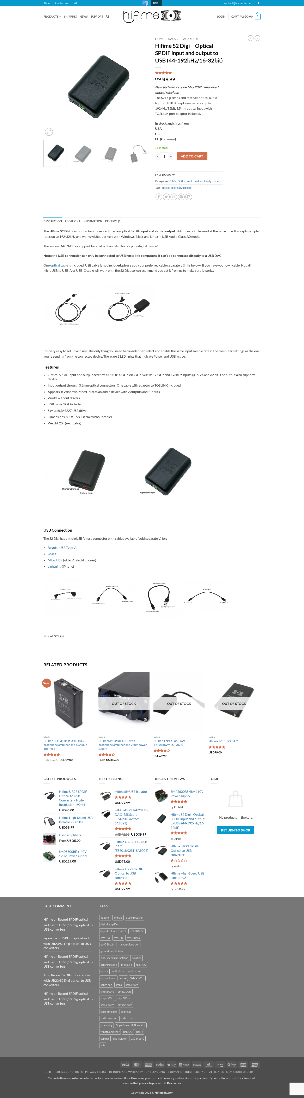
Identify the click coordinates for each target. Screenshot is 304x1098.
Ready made (189, 39)
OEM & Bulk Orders (239, 1071)
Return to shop (235, 830)
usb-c (139, 1031)
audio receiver (134, 917)
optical (166, 187)
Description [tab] (52, 221)
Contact (200, 1071)
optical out (134, 971)
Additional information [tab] (83, 221)
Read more (174, 1083)
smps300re (107, 991)
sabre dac (106, 984)
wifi (103, 1045)
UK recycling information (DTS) (169, 1071)
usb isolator (120, 1038)
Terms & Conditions (68, 1071)
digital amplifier (110, 924)
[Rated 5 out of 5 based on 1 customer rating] (189, 72)
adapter (105, 917)
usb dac (186, 187)
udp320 (128, 1031)
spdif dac (176, 187)
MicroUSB (55, 560)
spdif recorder (109, 1018)
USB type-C (137, 1038)
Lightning (54, 566)
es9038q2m (108, 944)
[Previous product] (257, 38)
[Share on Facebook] (159, 196)
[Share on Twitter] (166, 196)
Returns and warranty (126, 1071)
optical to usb (108, 978)
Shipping (70, 16)
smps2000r (125, 1005)
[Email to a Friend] (173, 196)
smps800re (107, 1005)
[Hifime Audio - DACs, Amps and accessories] (152, 16)
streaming (107, 1025)
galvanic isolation (129, 944)
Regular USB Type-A (62, 547)
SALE (76, 3)
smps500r (107, 998)
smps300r (132, 984)
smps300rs (124, 991)
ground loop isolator (112, 951)
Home (159, 39)
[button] (221, 16)
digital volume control (113, 931)
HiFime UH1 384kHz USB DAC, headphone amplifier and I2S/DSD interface (65, 744)
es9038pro (133, 937)
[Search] (107, 16)
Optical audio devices (190, 181)
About (47, 3)
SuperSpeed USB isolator (130, 1025)
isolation (136, 958)
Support (97, 16)
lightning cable (109, 964)
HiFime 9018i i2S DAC (223, 741)
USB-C (52, 554)
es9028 (118, 937)
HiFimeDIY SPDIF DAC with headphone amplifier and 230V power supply (122, 744)
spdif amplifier (109, 1011)
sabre (123, 978)
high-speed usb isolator (114, 958)
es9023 (105, 937)
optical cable (59, 265)
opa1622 (141, 964)
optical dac (118, 971)
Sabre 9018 (137, 978)
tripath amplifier (110, 1031)
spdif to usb (127, 1018)
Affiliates (216, 1071)
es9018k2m (137, 931)
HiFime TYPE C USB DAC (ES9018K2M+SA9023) (169, 742)
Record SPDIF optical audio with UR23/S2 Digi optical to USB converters (68, 924)
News (84, 16)
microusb (126, 964)
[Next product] (251, 38)
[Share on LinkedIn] (188, 196)
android (118, 917)
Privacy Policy (96, 1071)
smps (119, 984)
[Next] (141, 86)
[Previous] (50, 86)
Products (50, 16)
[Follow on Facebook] (258, 3)
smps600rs (123, 998)
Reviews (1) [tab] (113, 221)
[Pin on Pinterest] (181, 196)
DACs (172, 39)
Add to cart (192, 156)
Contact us (61, 3)
